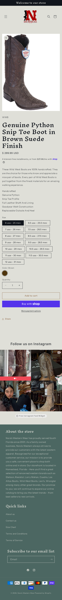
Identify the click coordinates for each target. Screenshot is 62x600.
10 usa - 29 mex (13, 249)
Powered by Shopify (43, 593)
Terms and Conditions (16, 533)
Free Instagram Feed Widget (32, 416)
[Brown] (4, 273)
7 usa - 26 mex (13, 229)
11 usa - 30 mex (13, 255)
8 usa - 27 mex (13, 236)
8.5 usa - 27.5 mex (37, 236)
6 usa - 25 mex (13, 223)
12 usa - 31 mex (13, 262)
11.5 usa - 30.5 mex (38, 255)
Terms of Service (14, 540)
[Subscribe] (51, 559)
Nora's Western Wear (26, 593)
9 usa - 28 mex (13, 242)
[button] (6, 16)
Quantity (6, 279)
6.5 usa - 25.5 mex (37, 223)
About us (10, 514)
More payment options (31, 311)
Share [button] (8, 319)
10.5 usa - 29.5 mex (39, 249)
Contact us (11, 520)
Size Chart (11, 527)
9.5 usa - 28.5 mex (37, 242)
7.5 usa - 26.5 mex (37, 229)
